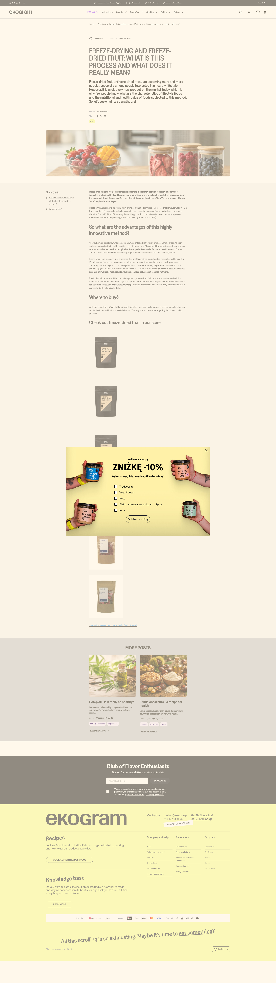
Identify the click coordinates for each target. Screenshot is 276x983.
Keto (122, 498)
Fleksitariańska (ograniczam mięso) (140, 504)
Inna (122, 510)
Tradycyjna (126, 486)
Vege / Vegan (127, 492)
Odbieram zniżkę (138, 519)
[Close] (206, 450)
